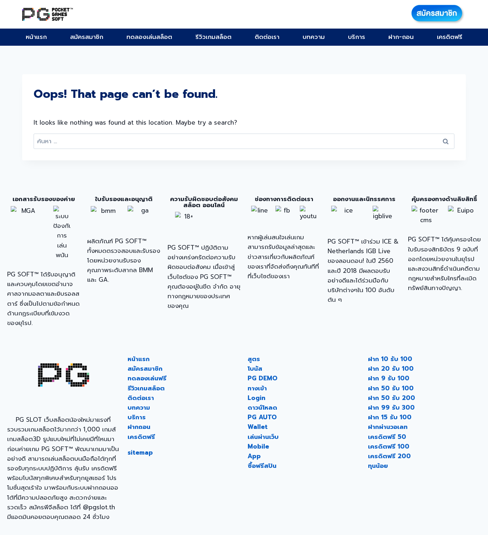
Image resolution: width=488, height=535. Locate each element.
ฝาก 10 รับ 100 (390, 359)
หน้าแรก (36, 36)
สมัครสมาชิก (86, 36)
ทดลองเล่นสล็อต (149, 36)
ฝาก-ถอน (401, 36)
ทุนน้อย (378, 465)
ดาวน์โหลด (262, 407)
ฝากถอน (139, 426)
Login (256, 397)
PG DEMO (263, 378)
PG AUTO (262, 417)
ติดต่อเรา (267, 36)
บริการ (356, 36)
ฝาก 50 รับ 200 (391, 397)
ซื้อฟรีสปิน (262, 465)
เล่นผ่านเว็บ (263, 436)
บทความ (314, 36)
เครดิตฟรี (449, 36)
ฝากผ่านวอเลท (388, 426)
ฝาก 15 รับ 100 (390, 417)
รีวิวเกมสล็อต (213, 36)
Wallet (258, 426)
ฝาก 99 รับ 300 (391, 407)
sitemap (140, 452)
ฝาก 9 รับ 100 (388, 378)
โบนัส (255, 368)
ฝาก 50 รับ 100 (391, 388)
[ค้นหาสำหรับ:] (244, 141)
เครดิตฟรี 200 (389, 456)
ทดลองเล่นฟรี (147, 378)
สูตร (254, 359)
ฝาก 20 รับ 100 (391, 368)
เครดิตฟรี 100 (388, 446)
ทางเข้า (257, 388)
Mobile (258, 446)
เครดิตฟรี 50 (387, 436)
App (254, 456)
